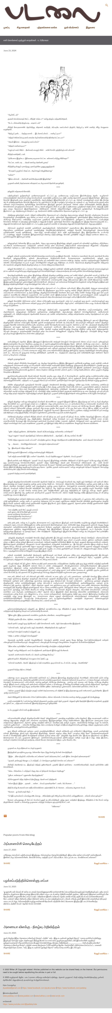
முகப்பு (7, 27)
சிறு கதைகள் (23, 27)
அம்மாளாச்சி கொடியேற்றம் (23, 843)
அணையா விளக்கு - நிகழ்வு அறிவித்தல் (32, 927)
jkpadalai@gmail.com (12, 987)
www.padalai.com (26, 995)
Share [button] (101, 817)
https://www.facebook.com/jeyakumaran (39, 987)
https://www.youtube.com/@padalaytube (20, 1004)
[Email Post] (5, 817)
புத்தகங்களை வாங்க (47, 27)
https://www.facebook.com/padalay (71, 987)
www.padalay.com (10, 995)
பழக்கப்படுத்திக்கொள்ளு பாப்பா (26, 880)
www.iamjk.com (57, 995)
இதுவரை (90, 27)
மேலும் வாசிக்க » (101, 863)
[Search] (106, 5)
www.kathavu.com (42, 995)
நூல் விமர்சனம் (71, 27)
